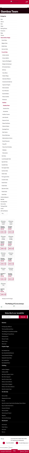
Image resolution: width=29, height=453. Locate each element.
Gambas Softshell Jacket (3, 227)
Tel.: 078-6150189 (10, 443)
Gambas (18, 9)
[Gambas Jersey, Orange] (3, 238)
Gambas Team (24, 9)
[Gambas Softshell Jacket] (3, 223)
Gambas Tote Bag (10, 274)
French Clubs (13, 9)
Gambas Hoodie (10, 259)
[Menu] (2, 2)
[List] (5, 216)
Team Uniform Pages (6, 9)
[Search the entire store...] (26, 6)
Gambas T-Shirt (3, 274)
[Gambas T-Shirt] (3, 270)
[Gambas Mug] (3, 285)
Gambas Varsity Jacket (10, 227)
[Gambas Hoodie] (11, 254)
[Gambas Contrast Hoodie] (3, 254)
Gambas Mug (2, 289)
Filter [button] (14, 450)
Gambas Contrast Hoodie (3, 259)
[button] (3, 232)
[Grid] (1, 216)
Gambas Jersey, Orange (2, 242)
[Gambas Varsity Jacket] (11, 223)
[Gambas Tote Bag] (11, 270)
